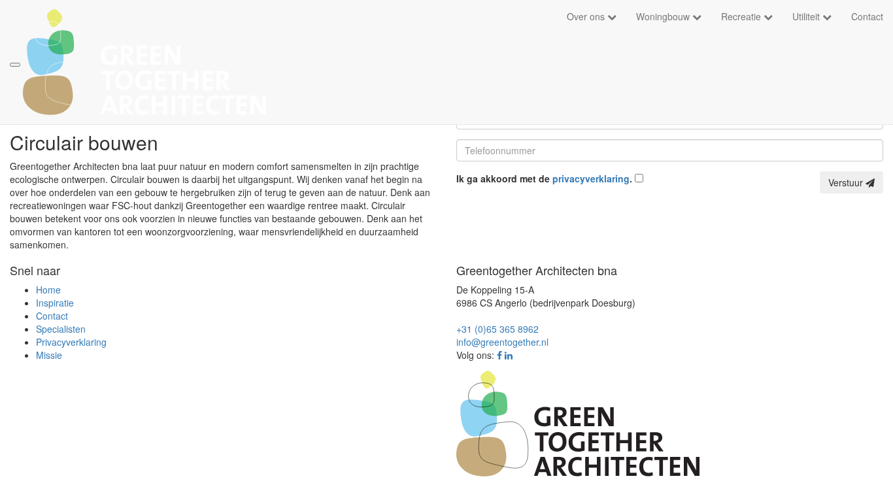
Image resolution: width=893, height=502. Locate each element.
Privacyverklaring (71, 341)
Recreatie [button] (742, 16)
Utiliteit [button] (807, 16)
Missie (49, 354)
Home (48, 289)
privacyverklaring (591, 178)
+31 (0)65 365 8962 (497, 328)
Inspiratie (55, 302)
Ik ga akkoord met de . (545, 178)
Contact (867, 16)
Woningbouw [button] (664, 16)
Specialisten (61, 328)
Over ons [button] (587, 16)
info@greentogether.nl (502, 341)
